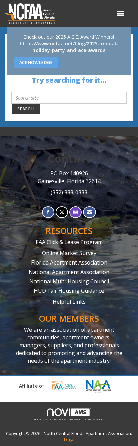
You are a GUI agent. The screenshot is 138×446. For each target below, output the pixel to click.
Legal (69, 439)
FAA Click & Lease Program (69, 242)
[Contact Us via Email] (89, 212)
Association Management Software (69, 419)
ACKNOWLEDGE (36, 62)
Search (25, 109)
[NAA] (101, 386)
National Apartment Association (69, 272)
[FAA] (66, 386)
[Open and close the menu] (93, 13)
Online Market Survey (69, 253)
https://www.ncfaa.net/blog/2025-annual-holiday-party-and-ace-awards (69, 46)
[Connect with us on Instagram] (75, 212)
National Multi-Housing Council (69, 281)
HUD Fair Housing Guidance (69, 290)
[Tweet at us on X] (62, 212)
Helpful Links (69, 302)
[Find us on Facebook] (48, 212)
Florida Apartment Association (69, 262)
